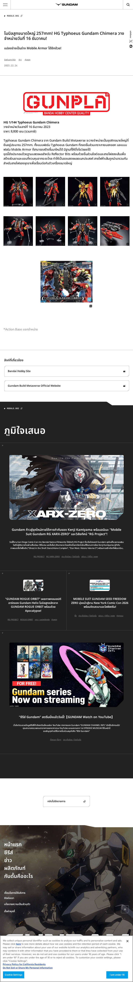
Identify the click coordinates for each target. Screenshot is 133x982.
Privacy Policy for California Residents (24, 964)
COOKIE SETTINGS (17, 911)
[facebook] (130, 46)
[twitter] (130, 41)
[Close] (127, 941)
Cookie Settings (13, 974)
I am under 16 (117, 974)
